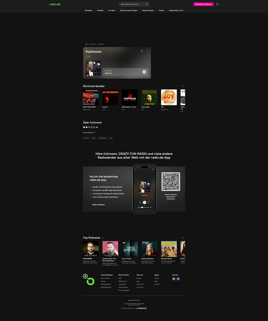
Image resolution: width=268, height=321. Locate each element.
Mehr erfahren (98, 204)
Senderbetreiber (106, 287)
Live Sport (111, 10)
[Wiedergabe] (144, 72)
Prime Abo (140, 287)
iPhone (156, 278)
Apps (138, 281)
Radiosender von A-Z (176, 10)
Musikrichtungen (148, 10)
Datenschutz (123, 281)
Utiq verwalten (123, 287)
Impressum (122, 284)
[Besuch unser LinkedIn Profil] (174, 279)
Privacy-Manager (124, 290)
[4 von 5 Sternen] (91, 127)
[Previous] (176, 85)
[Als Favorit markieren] (141, 51)
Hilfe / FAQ (140, 284)
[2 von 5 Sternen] (86, 127)
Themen (161, 10)
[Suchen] (147, 4)
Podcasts (100, 10)
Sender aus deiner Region (128, 10)
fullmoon (108, 73)
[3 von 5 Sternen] (89, 127)
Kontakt (139, 278)
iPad (155, 281)
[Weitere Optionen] (147, 51)
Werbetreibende (106, 284)
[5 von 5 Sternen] (94, 127)
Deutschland (102, 138)
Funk (88, 56)
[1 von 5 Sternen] (84, 127)
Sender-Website (88, 132)
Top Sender (88, 10)
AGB (120, 278)
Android (156, 284)
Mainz (93, 138)
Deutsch (86, 138)
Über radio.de (105, 278)
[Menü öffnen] (217, 4)
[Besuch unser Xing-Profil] (178, 279)
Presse (103, 281)
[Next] (182, 85)
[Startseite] (86, 44)
